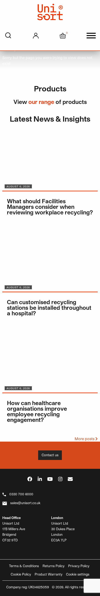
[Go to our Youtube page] (50, 479)
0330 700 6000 (21, 494)
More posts (85, 438)
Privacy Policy (78, 566)
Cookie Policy (21, 574)
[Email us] (70, 479)
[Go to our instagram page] (60, 479)
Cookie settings (77, 574)
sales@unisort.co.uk (25, 503)
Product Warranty (48, 574)
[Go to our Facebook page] (29, 479)
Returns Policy (53, 566)
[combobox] (8, 36)
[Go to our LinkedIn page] (39, 479)
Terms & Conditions (24, 566)
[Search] (8, 36)
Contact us (50, 455)
